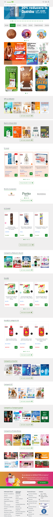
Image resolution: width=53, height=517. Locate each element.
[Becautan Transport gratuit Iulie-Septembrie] (17, 416)
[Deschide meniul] (5, 2)
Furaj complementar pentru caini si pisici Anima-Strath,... (41, 340)
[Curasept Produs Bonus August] (26, 440)
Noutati (6, 25)
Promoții (13, 25)
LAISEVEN (7, 231)
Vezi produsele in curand (26, 245)
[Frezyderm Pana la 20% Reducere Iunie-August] (8, 107)
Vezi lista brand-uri (26, 200)
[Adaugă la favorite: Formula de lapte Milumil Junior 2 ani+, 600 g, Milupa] (21, 283)
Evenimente (47, 25)
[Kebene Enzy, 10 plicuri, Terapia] (26, 455)
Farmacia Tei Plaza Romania (33, 498)
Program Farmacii (39, 25)
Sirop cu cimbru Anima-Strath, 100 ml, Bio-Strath (11, 339)
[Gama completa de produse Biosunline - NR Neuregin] (11, 464)
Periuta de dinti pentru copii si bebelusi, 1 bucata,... (41, 227)
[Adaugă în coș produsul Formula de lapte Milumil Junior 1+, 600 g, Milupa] (46, 304)
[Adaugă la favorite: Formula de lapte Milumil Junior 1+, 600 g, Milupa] (36, 283)
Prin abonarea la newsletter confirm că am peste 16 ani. (36, 477)
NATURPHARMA (8, 171)
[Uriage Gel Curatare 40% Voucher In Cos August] (45, 370)
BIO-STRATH (7, 343)
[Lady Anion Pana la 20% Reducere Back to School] (45, 132)
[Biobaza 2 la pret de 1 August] (35, 262)
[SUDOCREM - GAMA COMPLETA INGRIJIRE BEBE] (11, 455)
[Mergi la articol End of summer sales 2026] (42, 21)
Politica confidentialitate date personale (20, 504)
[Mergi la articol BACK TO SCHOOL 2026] (20, 21)
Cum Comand (7, 504)
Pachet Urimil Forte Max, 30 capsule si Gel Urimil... (41, 167)
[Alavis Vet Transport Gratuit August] (30, 393)
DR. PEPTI (22, 170)
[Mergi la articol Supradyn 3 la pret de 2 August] (12, 21)
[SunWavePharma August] (43, 59)
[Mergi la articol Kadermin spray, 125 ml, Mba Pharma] (29, 21)
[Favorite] (43, 2)
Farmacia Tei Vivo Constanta (32, 507)
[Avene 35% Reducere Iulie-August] (26, 107)
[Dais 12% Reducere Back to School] (26, 132)
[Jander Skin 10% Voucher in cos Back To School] (17, 132)
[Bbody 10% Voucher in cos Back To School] (35, 132)
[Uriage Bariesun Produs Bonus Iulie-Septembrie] (17, 440)
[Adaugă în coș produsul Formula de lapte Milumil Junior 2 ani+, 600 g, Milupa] (31, 304)
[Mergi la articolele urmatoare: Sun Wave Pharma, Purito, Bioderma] (25, 198)
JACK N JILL (37, 231)
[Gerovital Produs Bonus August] (45, 440)
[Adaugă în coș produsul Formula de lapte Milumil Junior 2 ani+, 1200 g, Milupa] (16, 304)
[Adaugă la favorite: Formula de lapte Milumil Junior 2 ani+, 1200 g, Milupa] (5, 283)
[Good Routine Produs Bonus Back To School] (38, 47)
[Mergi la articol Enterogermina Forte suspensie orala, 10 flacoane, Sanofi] (17, 21)
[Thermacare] (42, 464)
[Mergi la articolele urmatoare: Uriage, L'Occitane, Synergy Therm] (28, 198)
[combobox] (26, 4)
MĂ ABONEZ (43, 482)
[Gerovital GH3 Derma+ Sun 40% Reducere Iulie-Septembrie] (45, 107)
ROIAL (21, 231)
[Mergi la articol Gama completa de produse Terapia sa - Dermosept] (37, 21)
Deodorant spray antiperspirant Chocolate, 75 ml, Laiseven (11, 228)
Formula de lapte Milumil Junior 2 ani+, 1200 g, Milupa (11, 298)
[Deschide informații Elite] (6, 154)
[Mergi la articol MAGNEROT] (15, 21)
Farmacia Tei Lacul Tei (33, 504)
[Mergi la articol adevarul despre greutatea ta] (25, 21)
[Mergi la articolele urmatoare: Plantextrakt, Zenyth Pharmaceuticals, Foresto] (26, 198)
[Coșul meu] (46, 2)
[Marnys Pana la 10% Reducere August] (26, 261)
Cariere (24, 25)
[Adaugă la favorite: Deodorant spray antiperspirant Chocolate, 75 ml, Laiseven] (5, 213)
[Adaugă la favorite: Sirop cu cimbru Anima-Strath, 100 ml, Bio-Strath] (5, 325)
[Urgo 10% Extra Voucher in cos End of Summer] (35, 370)
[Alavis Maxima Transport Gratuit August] (8, 416)
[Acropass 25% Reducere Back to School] (8, 132)
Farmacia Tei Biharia (31, 515)
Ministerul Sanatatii (44, 514)
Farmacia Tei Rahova (31, 511)
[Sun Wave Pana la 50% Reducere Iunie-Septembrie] (45, 262)
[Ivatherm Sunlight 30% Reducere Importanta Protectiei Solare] (35, 107)
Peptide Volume (23, 171)
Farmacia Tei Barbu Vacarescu (33, 494)
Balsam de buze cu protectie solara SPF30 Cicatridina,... (11, 167)
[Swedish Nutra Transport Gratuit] (35, 416)
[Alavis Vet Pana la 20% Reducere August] (21, 393)
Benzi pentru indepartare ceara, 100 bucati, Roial (26, 227)
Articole (30, 25)
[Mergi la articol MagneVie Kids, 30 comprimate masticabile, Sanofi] (22, 21)
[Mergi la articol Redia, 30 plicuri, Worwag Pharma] (31, 21)
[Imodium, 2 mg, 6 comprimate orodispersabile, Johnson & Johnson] (32, 59)
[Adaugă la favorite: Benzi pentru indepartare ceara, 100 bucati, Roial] (21, 213)
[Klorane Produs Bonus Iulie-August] (35, 440)
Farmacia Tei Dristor (33, 501)
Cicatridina (7, 173)
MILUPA (6, 301)
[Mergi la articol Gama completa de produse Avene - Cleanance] (41, 21)
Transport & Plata (8, 510)
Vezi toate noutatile (26, 312)
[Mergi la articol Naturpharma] (36, 21)
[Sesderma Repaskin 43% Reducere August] (17, 107)
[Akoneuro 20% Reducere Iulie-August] (8, 262)
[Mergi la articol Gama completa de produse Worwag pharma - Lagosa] (39, 21)
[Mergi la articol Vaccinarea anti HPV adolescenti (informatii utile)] (27, 21)
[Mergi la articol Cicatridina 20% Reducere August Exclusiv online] (10, 21)
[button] (16, 235)
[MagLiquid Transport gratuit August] (45, 416)
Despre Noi (18, 495)
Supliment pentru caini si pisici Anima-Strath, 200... (26, 339)
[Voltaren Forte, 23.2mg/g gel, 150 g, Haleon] (15, 53)
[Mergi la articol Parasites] (24, 21)
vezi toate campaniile (26, 115)
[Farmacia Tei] (10, 2)
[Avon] (26, 464)
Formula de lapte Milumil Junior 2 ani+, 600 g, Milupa (26, 297)
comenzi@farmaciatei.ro (44, 501)
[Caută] (48, 4)
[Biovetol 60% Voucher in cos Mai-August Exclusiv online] (40, 393)
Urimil (36, 173)
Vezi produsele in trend (26, 183)
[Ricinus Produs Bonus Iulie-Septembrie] (8, 440)
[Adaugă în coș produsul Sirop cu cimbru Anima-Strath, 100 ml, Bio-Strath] (16, 347)
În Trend (19, 25)
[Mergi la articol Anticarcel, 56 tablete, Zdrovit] (34, 21)
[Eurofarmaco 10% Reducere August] (17, 262)
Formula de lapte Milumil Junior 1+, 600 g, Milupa (41, 297)
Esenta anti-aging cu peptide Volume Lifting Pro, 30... (26, 167)
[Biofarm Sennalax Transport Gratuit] (26, 416)
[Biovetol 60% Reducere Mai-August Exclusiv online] (12, 393)
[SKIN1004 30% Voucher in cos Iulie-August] (8, 370)
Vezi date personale (37, 479)
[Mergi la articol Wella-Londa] (14, 21)
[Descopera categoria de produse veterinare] (42, 455)
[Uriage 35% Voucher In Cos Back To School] (26, 370)
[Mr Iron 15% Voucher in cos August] (17, 370)
